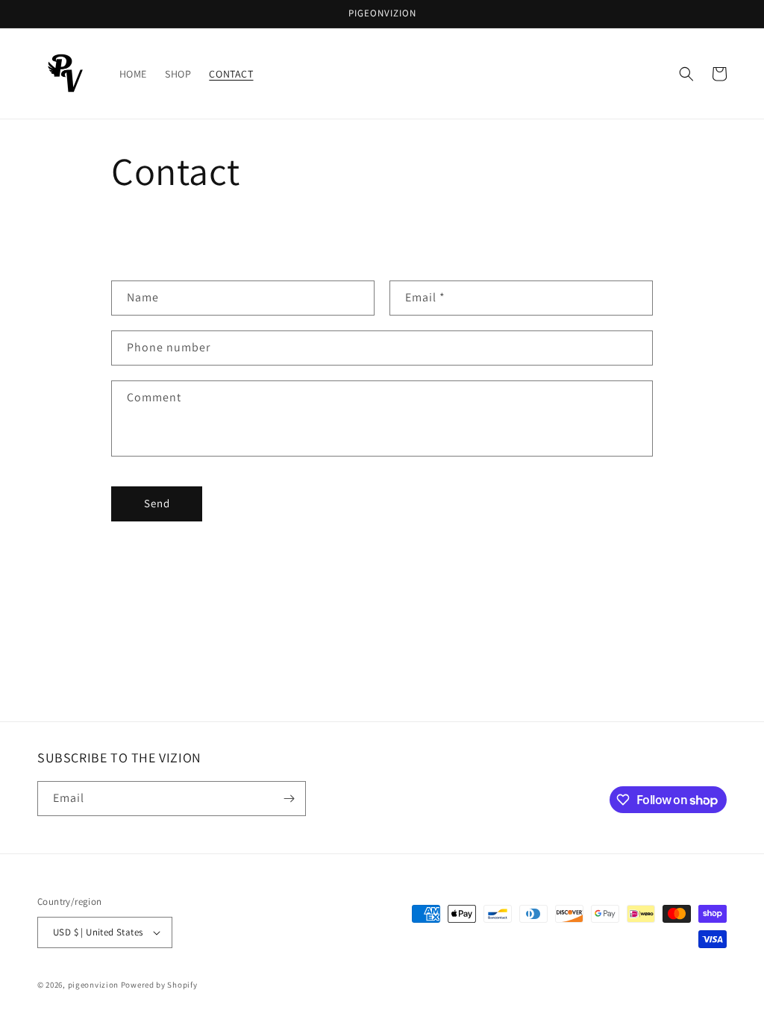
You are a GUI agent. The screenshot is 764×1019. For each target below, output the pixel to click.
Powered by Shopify (159, 984)
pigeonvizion (93, 984)
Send (157, 503)
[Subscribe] (288, 798)
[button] (686, 73)
